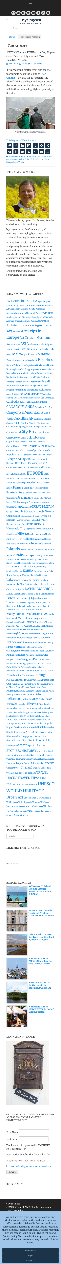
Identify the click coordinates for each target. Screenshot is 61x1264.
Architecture (15, 325)
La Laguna (34, 580)
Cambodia (12, 401)
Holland (28, 538)
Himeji (30, 534)
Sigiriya (48, 732)
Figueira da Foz (36, 478)
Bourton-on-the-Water (25, 382)
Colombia (33, 437)
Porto (9, 675)
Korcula (18, 571)
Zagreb (17, 815)
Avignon (49, 344)
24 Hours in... (16, 301)
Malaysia (12, 614)
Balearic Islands (37, 349)
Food (30, 482)
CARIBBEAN (23, 418)
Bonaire (48, 373)
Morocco (22, 633)
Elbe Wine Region (36, 463)
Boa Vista (38, 369)
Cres (18, 446)
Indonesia (37, 543)
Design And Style (17, 459)
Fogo (24, 483)
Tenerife (48, 763)
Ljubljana (33, 598)
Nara (35, 638)
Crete (24, 446)
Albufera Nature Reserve (17, 309)
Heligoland (47, 528)
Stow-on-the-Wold (44, 751)
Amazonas (40, 309)
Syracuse (48, 755)
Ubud (18, 784)
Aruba (9, 344)
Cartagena (38, 419)
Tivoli (9, 773)
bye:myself (31, 20)
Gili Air (43, 497)
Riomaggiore (21, 704)
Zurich (24, 815)
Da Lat (19, 455)
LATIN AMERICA (39, 589)
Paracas (38, 655)
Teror (17, 768)
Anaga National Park (29, 313)
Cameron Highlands (28, 402)
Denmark (47, 454)
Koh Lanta (11, 566)
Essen (9, 474)
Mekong (48, 622)
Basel (30, 360)
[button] (9, 145)
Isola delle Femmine (44, 549)
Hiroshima (39, 534)
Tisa (49, 768)
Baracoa (33, 354)
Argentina (40, 325)
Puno (32, 694)
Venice (10, 806)
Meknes (40, 622)
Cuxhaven (26, 450)
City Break (30, 431)
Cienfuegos (46, 426)
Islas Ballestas (27, 549)
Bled (22, 369)
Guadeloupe (13, 515)
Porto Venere (28, 675)
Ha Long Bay (19, 524)
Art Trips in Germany (35, 338)
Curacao (50, 446)
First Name (12, 1132)
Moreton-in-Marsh (35, 629)
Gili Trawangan (21, 502)
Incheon (26, 543)
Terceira (10, 767)
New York (39, 642)
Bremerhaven (22, 385)
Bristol (44, 385)
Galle (33, 493)
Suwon (19, 755)
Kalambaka (20, 559)
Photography (25, 663)
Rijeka (41, 699)
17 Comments (36, 64)
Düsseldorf (20, 463)
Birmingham (13, 369)
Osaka (25, 651)
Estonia (15, 474)
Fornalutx (38, 482)
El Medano (37, 467)
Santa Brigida (33, 716)
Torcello (23, 772)
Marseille (23, 618)
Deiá (39, 455)
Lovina (32, 606)
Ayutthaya (11, 349)
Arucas (17, 344)
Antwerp (10, 321)
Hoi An (19, 539)
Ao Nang (32, 321)
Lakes (10, 580)
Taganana (10, 759)
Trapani (32, 772)
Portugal (41, 675)
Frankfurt (29, 487)
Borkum (45, 377)
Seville (9, 732)
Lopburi (19, 602)
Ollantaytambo (14, 650)
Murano (21, 637)
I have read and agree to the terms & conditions (30, 1166)
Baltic (16, 354)
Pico (49, 663)
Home (13, 37)
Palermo (49, 650)
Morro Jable (43, 633)
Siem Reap (39, 732)
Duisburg (10, 463)
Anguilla (30, 317)
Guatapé (36, 516)
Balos (8, 354)
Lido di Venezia (41, 593)
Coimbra (44, 432)
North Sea (19, 646)
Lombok (42, 598)
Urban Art (14, 797)
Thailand (26, 767)
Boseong (10, 382)
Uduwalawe (26, 784)
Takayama (20, 759)
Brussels (39, 389)
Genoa (49, 492)
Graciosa (33, 502)
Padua (41, 651)
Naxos (40, 637)
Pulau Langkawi (27, 691)
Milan (42, 625)
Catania (9, 423)
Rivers (32, 704)
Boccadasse (48, 369)
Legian (17, 593)
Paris (45, 654)
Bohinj (40, 373)
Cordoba (24, 442)
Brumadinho (19, 389)
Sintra (9, 740)
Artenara (32, 156)
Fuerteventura (15, 492)
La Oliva (20, 584)
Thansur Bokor (39, 768)
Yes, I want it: (13, 1145)
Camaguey (49, 398)
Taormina (10, 763)
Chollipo (37, 426)
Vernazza (19, 806)
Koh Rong (32, 566)
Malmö (41, 614)
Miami (27, 626)
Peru (36, 659)
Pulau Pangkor (41, 691)
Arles (49, 325)
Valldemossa (12, 802)
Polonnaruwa (12, 671)
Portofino (17, 675)
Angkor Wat (20, 317)
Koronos (38, 571)
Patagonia (27, 659)
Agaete (41, 301)
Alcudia (32, 309)
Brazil (46, 381)
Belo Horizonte (39, 365)
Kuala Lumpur (14, 575)
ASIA (24, 343)
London (10, 602)
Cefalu (17, 423)
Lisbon (10, 598)
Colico (23, 438)
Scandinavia (30, 727)
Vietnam (37, 806)
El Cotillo (28, 467)
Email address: (14, 1160)
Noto (28, 647)
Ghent (36, 498)
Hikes (46, 159)
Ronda (47, 704)
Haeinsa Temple (23, 520)
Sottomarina (12, 746)
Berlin (51, 365)
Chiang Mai (11, 426)
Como (42, 438)
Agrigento (21, 305)
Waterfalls (29, 811)
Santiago (10, 723)
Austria (40, 344)
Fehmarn (11, 478)
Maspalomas (12, 622)
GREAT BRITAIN (42, 506)
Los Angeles (28, 602)
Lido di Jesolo (27, 594)
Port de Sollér (47, 670)
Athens (32, 344)
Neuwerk (29, 642)
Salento (9, 712)
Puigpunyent (13, 690)
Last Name (12, 1139)
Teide (33, 763)
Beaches (45, 359)
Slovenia (40, 740)
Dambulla (27, 455)
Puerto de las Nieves (21, 684)
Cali (42, 398)
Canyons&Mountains (15, 159)
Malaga (39, 609)
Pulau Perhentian (22, 694)
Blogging (29, 369)
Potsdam (10, 680)
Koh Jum (50, 563)
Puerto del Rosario (38, 684)
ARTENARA (13, 156)
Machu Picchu (20, 609)
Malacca (31, 609)
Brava (38, 382)
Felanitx (20, 478)
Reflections (13, 698)
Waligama (17, 811)
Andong (10, 317)
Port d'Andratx (32, 670)
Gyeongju (46, 516)
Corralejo (41, 442)
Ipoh (49, 544)
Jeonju (40, 555)
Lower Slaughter (43, 606)
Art (9, 331)
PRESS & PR (14, 1203)
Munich (12, 638)
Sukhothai (11, 755)
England (47, 467)
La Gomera (41, 575)
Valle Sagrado (25, 802)
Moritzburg (11, 634)
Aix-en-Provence (44, 305)
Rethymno (27, 699)
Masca (44, 618)
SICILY (30, 731)
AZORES (21, 349)
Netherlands (15, 642)
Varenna (36, 802)
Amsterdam (12, 313)
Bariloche (22, 360)
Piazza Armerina (38, 663)
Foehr (19, 482)
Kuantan (26, 575)
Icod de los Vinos (14, 544)
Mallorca (32, 614)
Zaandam (40, 811)
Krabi (46, 571)
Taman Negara (39, 759)
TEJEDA (22, 156)
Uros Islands (30, 797)
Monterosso (20, 629)
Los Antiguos (40, 602)
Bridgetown (35, 386)
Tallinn (29, 759)
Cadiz (44, 394)
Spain (15, 162)
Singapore (26, 736)
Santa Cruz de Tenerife (18, 719)
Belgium (18, 365)
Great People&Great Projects (25, 511)
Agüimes (31, 305)
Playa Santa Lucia (28, 667)
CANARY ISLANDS (44, 156)
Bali (51, 349)
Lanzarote (11, 584)
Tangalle (50, 759)
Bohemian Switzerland (25, 373)
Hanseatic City (15, 528)
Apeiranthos (42, 320)
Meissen (31, 621)
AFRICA (32, 301)
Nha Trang (48, 642)
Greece (49, 511)
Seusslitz (50, 727)
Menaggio (10, 626)
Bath (35, 360)
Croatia (32, 446)
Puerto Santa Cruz (38, 687)
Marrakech (12, 618)
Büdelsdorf (35, 393)
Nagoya (28, 638)
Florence (10, 482)
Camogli (42, 401)
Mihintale (34, 626)
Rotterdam (12, 708)
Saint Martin (44, 708)
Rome (40, 704)
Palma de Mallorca (15, 654)
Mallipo (22, 614)
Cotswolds (11, 446)
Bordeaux (35, 377)
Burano (15, 394)
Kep (33, 563)
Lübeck (9, 609)
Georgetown (12, 498)
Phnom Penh (12, 663)
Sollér (49, 740)
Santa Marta (35, 720)
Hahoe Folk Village (39, 520)
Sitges (25, 740)
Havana (37, 529)
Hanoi (41, 524)
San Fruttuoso (12, 716)
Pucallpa (38, 680)
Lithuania (21, 598)
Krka (51, 571)
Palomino (30, 655)
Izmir (25, 555)
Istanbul (10, 555)
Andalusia (47, 313)
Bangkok (24, 354)
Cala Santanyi (34, 398)
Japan (32, 555)
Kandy (9, 563)
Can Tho (48, 407)
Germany (25, 497)
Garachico (40, 493)
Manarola (49, 614)
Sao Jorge (44, 723)
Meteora (19, 626)
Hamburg (32, 523)
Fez (27, 478)
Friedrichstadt (41, 488)
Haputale (30, 529)
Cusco (17, 450)
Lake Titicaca (22, 580)
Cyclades (37, 450)
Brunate (30, 390)
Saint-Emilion (30, 708)
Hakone (9, 524)
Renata (24, 64)
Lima (51, 594)
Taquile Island (23, 763)
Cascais (47, 418)
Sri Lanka (39, 745)
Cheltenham (43, 423)
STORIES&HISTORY (20, 751)
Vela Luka (44, 802)
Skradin (31, 740)
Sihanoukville (13, 736)
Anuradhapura (21, 321)
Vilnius (47, 806)
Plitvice (40, 667)
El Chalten (18, 467)
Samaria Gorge (21, 712)
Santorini (35, 723)
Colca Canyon (13, 437)
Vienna (27, 806)
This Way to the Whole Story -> (21, 140)
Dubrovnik (42, 459)
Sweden (26, 755)
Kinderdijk (41, 563)
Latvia (9, 593)
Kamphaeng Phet (33, 559)
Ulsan (34, 784)
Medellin (22, 622)
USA (39, 797)
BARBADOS (43, 354)
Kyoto (33, 575)
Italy (19, 555)
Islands (9, 162)
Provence (28, 679)
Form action (13, 1154)
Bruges (9, 390)
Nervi (47, 638)
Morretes (32, 634)
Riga (35, 698)
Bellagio (27, 365)
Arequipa (29, 325)
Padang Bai (33, 651)
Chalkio (25, 423)
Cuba (41, 446)
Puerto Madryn (23, 687)
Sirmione (17, 740)
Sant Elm (46, 719)
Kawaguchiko (25, 563)
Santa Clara (44, 716)
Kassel (16, 563)
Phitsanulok (45, 659)
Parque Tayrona (13, 659)
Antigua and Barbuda (43, 317)
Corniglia (32, 442)
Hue (46, 539)
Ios (45, 544)
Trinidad (42, 778)
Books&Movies (21, 377)
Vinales (9, 811)
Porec (21, 671)
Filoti (47, 478)
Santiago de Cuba (22, 723)
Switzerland (37, 755)
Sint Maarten (40, 736)
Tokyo (15, 772)
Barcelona (12, 360)
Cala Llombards (21, 398)
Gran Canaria (38, 159)
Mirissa (49, 626)
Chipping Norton (24, 426)
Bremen (10, 385)
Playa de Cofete (13, 667)
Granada (10, 507)
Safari (21, 708)
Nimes (9, 646)
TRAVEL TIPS (28, 778)
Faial (46, 473)
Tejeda (21, 162)
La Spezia (19, 589)
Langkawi (44, 580)
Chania (32, 423)
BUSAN (23, 393)
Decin (34, 455)
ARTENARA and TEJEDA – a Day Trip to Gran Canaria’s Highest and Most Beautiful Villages (30, 56)
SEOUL (41, 727)
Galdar (28, 493)
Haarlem (10, 519)
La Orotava (30, 584)
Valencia (46, 797)
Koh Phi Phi (21, 566)
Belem (9, 365)
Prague (18, 679)
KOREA (28, 571)
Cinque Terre (13, 432)
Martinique (34, 618)
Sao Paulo (19, 727)
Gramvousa (43, 502)
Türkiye (10, 784)
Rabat (39, 694)
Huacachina (38, 539)
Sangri (23, 716)
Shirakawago (19, 732)
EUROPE (28, 159)
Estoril (22, 473)
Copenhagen (12, 441)
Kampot (45, 559)
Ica (49, 539)
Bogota (9, 373)
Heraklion (11, 534)
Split (30, 746)
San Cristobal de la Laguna (41, 712)
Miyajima (10, 629)
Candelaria (39, 407)
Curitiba (10, 450)
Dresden (32, 459)
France (18, 487)
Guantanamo (27, 516)
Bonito (9, 377)
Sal (53, 708)
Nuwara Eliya (36, 647)
